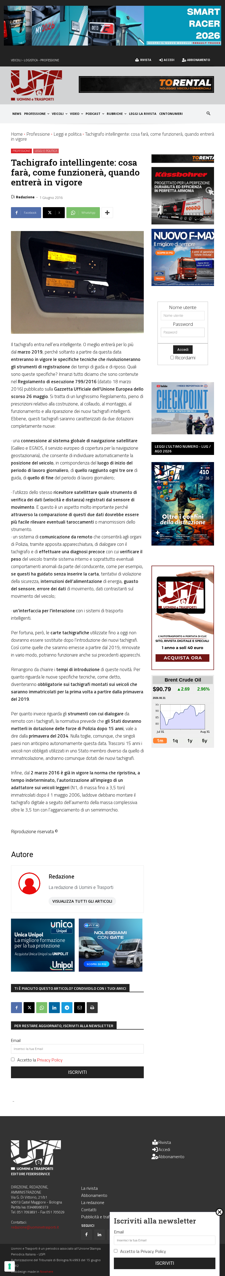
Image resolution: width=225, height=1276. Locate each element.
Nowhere (46, 1271)
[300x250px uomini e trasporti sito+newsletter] (185, 284)
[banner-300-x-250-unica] (43, 970)
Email (16, 1040)
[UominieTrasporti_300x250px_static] (185, 222)
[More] (107, 212)
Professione (38, 134)
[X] (29, 1007)
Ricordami (185, 357)
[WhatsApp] (41, 1007)
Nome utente (182, 307)
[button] (208, 113)
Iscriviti (77, 1072)
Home (17, 134)
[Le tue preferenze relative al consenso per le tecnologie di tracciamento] (9, 1266)
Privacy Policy (50, 1060)
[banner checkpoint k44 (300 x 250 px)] (182, 432)
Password (183, 324)
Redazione (25, 197)
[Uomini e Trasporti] (45, 85)
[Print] (92, 1007)
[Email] (79, 1007)
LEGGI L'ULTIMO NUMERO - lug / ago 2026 (183, 448)
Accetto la (40, 1060)
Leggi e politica (67, 134)
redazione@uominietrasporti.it (35, 1227)
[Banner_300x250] (110, 970)
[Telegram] (66, 1007)
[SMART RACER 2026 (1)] (112, 44)
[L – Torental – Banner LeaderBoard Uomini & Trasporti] (146, 91)
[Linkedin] (54, 1007)
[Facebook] (16, 1007)
